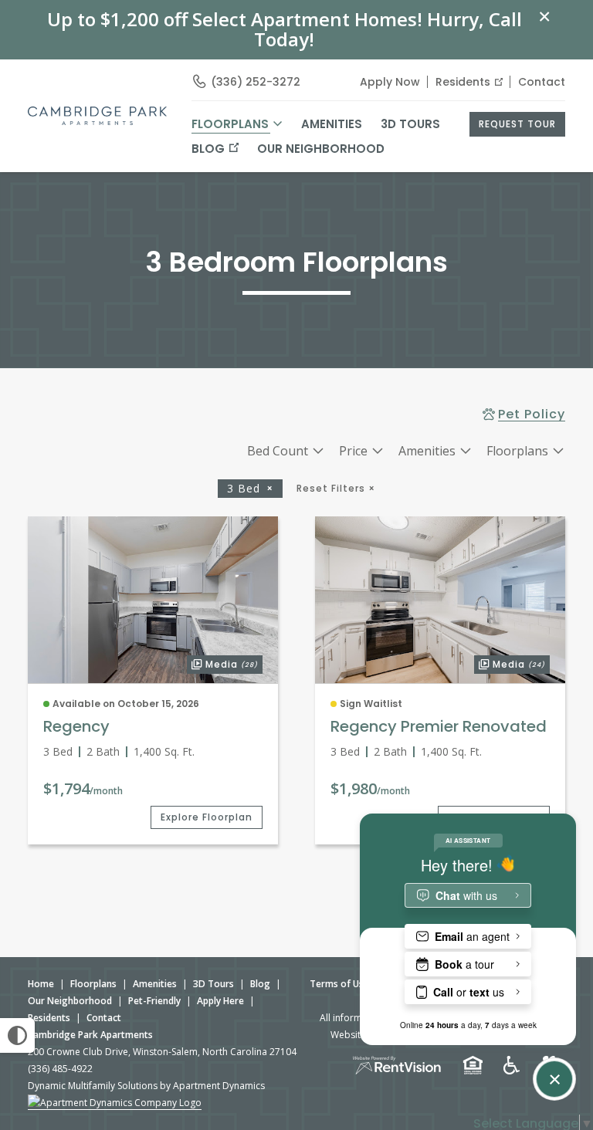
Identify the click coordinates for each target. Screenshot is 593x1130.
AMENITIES (331, 124)
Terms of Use (339, 983)
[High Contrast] (17, 1035)
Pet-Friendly (154, 1000)
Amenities (155, 983)
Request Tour (517, 123)
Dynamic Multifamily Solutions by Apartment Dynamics (146, 1085)
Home (41, 983)
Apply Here (220, 1000)
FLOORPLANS (230, 124)
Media (222, 663)
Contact (541, 82)
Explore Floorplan (206, 817)
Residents (462, 82)
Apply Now (390, 82)
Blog (208, 148)
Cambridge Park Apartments (90, 1034)
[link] (153, 599)
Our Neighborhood (321, 148)
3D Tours (410, 124)
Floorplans (93, 983)
